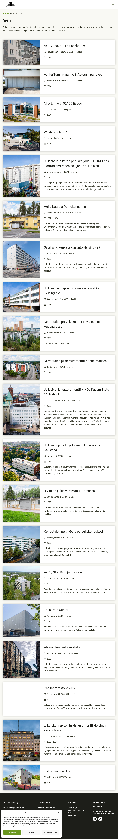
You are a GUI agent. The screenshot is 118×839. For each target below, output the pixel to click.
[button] (58, 813)
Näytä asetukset (50, 832)
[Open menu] (113, 4)
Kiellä (31, 832)
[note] (45, 52)
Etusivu (6, 13)
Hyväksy (12, 832)
